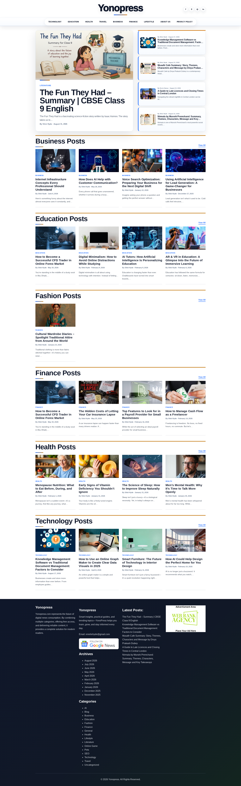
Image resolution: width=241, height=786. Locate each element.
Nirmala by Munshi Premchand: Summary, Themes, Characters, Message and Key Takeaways (137, 658)
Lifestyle (149, 22)
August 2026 (91, 660)
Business (118, 22)
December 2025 (92, 691)
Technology (55, 22)
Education (73, 22)
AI (86, 708)
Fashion (89, 723)
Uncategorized (92, 765)
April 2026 (90, 676)
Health (89, 22)
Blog (87, 712)
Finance (133, 22)
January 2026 (91, 687)
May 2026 (89, 672)
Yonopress (120, 8)
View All (202, 145)
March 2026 (90, 679)
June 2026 (90, 668)
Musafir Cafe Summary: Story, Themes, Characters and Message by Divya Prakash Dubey (141, 639)
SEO (87, 753)
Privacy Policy (185, 22)
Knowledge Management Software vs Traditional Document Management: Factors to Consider (140, 628)
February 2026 (92, 683)
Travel (103, 22)
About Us (165, 22)
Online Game (91, 746)
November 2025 (92, 695)
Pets (87, 750)
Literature (89, 742)
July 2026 (89, 664)
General (88, 731)
